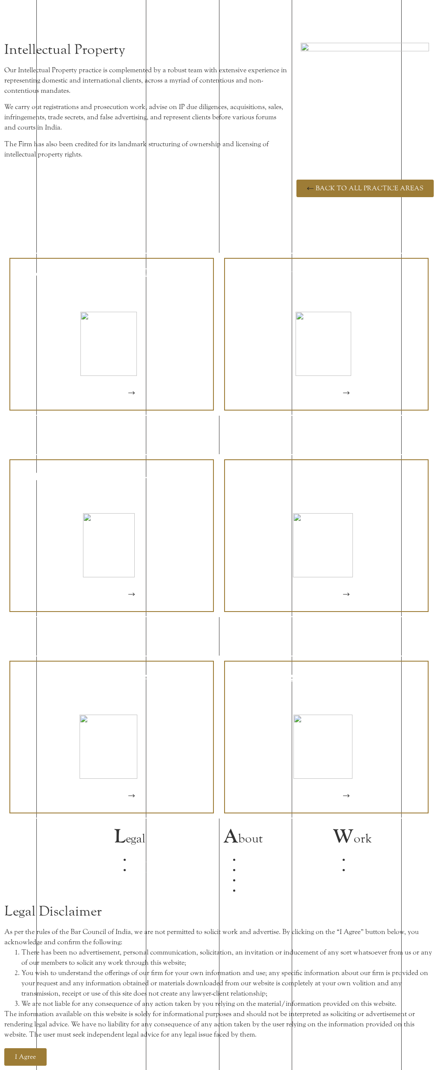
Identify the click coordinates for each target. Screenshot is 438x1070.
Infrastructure (111, 675)
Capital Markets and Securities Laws (111, 474)
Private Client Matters (326, 273)
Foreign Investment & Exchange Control (111, 279)
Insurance (326, 474)
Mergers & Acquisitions (326, 675)
